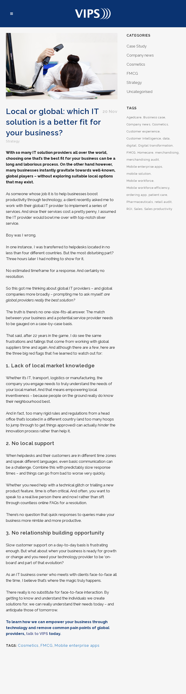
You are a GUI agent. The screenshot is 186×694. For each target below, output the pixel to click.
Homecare (145, 152)
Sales (138, 209)
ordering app (137, 195)
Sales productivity (158, 209)
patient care (158, 195)
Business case (154, 117)
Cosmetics (28, 645)
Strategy (13, 141)
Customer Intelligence (144, 138)
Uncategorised (139, 91)
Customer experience (143, 131)
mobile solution (139, 173)
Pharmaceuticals (140, 202)
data (166, 138)
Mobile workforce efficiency (148, 187)
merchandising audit (143, 159)
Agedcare (134, 117)
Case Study (137, 46)
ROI (129, 209)
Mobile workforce (140, 180)
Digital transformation (155, 145)
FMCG (46, 645)
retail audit (163, 202)
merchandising (167, 152)
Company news (140, 55)
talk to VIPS (37, 633)
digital (132, 145)
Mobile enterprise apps (77, 645)
